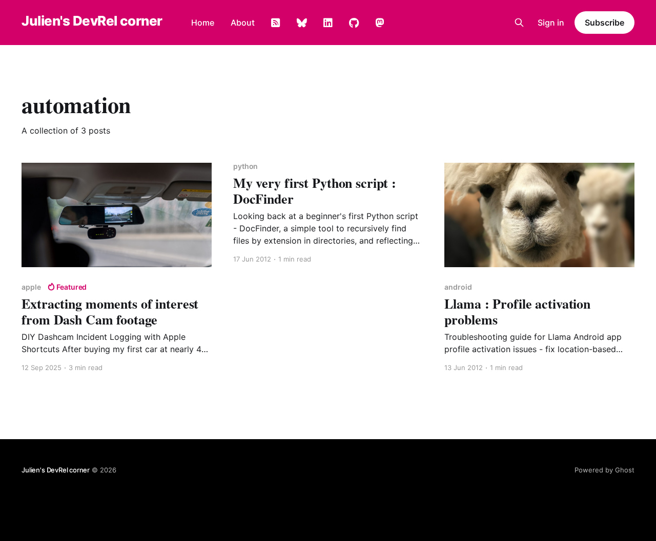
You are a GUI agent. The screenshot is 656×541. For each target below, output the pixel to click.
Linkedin (328, 23)
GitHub (354, 23)
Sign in (551, 22)
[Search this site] (519, 22)
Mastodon (379, 23)
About (243, 22)
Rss (275, 23)
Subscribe (604, 22)
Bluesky (302, 23)
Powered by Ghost (604, 470)
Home (202, 22)
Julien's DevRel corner (92, 21)
